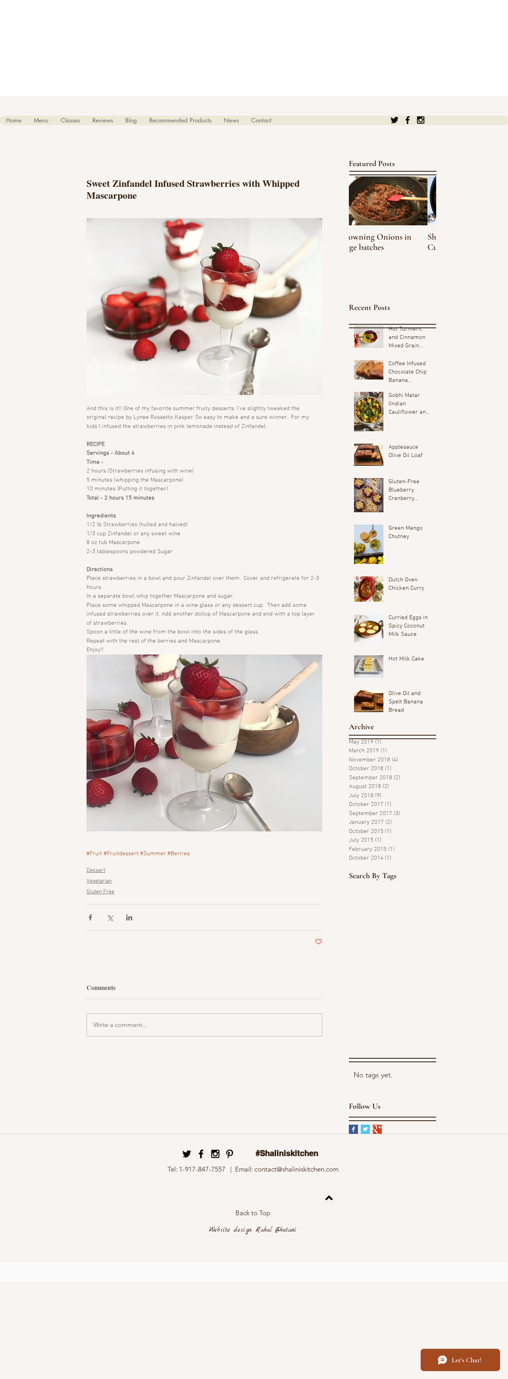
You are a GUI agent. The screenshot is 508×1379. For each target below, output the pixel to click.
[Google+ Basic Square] (377, 1129)
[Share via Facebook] (90, 917)
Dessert (96, 870)
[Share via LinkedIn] (129, 917)
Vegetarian (99, 881)
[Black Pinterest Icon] (229, 1154)
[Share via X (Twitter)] (110, 917)
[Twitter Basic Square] (365, 1129)
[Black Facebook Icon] (407, 120)
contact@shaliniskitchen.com (296, 1169)
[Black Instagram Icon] (421, 120)
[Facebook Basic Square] (353, 1129)
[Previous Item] (361, 201)
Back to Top (252, 1213)
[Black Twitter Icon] (394, 120)
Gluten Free (100, 892)
